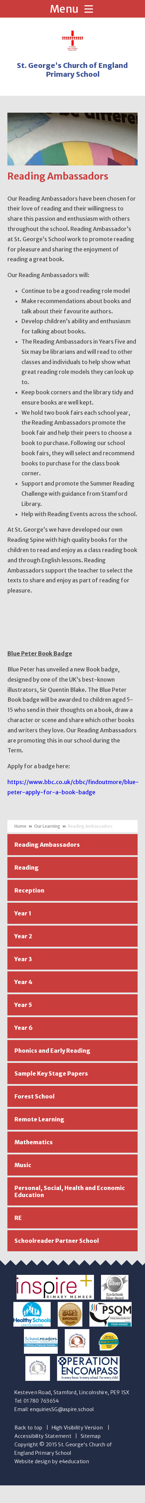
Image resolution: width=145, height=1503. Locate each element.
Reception (29, 890)
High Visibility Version (77, 1427)
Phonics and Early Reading (52, 1050)
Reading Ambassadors (90, 826)
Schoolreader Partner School (56, 1240)
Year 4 (23, 981)
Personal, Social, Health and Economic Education (69, 1191)
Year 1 (22, 913)
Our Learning (47, 826)
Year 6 (23, 1027)
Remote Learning (39, 1119)
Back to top (28, 1427)
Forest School (34, 1096)
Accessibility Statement (42, 1436)
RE (18, 1217)
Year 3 (23, 959)
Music (22, 1165)
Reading (26, 867)
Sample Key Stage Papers (51, 1073)
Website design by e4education (51, 1461)
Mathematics (33, 1142)
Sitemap (91, 1436)
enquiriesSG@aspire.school (62, 1409)
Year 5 (23, 1004)
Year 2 (23, 936)
